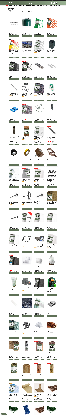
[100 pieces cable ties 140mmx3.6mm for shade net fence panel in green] (14, 410)
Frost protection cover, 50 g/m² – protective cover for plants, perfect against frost (52, 267)
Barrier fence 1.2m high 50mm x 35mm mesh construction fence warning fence (51, 30)
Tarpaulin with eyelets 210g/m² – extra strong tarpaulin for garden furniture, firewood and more (38, 245)
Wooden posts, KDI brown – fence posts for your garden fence (39, 374)
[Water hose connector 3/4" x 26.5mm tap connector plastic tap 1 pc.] (27, 282)
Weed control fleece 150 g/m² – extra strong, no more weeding (14, 266)
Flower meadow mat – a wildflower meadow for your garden (26, 115)
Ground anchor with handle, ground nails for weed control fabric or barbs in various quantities (27, 202)
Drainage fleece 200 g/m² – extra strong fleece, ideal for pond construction (51, 245)
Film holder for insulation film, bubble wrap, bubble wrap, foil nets (27, 266)
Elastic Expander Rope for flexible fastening (26, 245)
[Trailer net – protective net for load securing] (27, 44)
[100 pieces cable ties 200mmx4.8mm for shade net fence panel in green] (52, 410)
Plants (55, 5)
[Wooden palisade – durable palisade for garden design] (39, 346)
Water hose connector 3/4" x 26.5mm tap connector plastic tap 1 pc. (26, 288)
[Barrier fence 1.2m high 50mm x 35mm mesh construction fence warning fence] (52, 23)
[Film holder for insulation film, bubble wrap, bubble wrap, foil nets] (27, 260)
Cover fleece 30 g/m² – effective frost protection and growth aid (13, 245)
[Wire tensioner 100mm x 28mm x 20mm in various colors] (52, 153)
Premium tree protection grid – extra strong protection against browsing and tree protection (27, 73)
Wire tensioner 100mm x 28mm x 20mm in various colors (51, 159)
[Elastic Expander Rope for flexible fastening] (27, 239)
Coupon (58, 5)
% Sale (7, 5)
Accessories (50, 5)
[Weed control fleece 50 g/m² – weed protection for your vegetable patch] (39, 282)
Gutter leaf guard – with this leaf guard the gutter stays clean (51, 137)
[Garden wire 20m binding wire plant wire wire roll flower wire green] (52, 87)
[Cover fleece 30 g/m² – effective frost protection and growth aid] (14, 239)
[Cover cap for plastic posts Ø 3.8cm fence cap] (27, 23)
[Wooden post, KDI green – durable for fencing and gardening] (14, 368)
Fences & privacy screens (39, 5)
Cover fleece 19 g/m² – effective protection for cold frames (38, 223)
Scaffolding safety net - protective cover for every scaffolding (13, 331)
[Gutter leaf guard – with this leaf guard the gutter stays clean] (52, 131)
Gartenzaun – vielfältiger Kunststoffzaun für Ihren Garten (51, 288)
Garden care (10, 5)
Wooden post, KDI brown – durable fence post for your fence (51, 353)
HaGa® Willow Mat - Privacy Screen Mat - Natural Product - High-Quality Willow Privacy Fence (52, 331)
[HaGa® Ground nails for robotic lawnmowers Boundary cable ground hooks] (27, 325)
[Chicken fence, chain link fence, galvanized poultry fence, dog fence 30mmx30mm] (14, 173)
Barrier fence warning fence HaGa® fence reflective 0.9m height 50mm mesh (14, 51)
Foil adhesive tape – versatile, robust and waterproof (39, 266)
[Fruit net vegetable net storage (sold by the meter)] (14, 303)
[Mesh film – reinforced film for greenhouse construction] (39, 303)
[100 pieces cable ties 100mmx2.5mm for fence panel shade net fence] (52, 388)
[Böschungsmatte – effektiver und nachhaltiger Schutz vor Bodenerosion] (27, 131)
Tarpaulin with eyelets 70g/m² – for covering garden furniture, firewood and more (14, 116)
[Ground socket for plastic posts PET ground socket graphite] (14, 131)
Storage (33, 5)
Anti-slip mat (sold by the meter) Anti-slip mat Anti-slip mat (38, 51)
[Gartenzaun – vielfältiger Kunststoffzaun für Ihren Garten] (52, 282)
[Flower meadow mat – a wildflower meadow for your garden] (27, 109)
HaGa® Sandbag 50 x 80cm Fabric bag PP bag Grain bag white (39, 331)
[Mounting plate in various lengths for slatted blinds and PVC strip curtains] (52, 66)
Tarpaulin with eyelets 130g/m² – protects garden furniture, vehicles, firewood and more (52, 310)
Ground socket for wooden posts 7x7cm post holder (51, 115)
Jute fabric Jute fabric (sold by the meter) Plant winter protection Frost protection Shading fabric (27, 395)
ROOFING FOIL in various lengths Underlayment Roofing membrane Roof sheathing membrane (38, 137)
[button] (57, 3)
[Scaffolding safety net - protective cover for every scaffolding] (14, 325)
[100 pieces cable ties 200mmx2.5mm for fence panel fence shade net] (27, 410)
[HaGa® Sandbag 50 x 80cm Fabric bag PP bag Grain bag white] (39, 325)
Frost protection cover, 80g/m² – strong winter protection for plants (14, 288)
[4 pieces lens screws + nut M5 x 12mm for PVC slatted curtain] (14, 23)
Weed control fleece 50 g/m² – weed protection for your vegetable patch (39, 288)
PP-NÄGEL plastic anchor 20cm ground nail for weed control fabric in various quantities (14, 224)
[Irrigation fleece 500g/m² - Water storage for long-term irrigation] (39, 87)
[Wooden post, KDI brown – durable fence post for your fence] (52, 346)
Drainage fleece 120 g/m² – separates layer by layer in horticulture (39, 180)
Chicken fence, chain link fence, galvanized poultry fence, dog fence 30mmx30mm (14, 180)
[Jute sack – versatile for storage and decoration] (39, 388)
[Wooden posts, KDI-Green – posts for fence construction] (52, 368)
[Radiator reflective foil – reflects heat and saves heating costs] (27, 346)
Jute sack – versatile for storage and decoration (39, 395)
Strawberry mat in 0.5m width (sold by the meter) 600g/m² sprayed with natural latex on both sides (52, 202)
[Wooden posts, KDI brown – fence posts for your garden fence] (39, 368)
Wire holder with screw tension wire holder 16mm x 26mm (39, 159)
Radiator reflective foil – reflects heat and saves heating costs (26, 353)
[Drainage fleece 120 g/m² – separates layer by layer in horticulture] (39, 173)
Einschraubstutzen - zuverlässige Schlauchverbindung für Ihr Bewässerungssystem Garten (51, 180)
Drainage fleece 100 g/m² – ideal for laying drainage (26, 180)
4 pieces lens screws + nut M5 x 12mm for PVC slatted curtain (14, 29)
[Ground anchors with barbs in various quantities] (39, 196)
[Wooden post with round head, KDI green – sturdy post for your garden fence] (27, 368)
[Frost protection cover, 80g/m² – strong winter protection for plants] (14, 282)
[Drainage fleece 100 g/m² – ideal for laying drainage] (27, 173)
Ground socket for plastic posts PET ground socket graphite (14, 137)
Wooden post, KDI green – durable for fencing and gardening (13, 374)
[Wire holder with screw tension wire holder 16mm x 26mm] (39, 153)
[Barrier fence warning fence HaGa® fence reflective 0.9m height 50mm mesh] (14, 44)
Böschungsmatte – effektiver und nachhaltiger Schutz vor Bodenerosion (26, 137)
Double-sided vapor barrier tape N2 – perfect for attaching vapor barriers (27, 159)
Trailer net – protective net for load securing (26, 51)
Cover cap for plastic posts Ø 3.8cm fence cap (26, 29)
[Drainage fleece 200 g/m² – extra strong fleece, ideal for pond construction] (52, 239)
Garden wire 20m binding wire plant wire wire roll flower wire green (51, 94)
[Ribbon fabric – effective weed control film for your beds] (14, 66)
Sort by (9, 14)
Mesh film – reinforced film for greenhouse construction (38, 309)
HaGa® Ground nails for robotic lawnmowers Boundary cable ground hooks (26, 331)
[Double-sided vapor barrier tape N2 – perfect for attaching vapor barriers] (27, 153)
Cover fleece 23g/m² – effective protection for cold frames (51, 223)
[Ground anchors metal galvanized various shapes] (39, 109)
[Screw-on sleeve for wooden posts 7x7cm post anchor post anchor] (52, 44)
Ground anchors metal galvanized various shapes (38, 115)
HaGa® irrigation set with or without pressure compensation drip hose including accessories (27, 94)
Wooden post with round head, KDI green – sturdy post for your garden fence (26, 374)
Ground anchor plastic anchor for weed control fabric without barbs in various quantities (14, 202)
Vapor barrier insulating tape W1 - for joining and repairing (14, 159)
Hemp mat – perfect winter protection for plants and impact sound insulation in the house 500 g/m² (13, 353)
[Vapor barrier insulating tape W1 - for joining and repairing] (14, 153)
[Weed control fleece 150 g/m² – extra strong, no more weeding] (14, 260)
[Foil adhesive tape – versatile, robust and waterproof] (39, 260)
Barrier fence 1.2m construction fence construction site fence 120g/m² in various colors (38, 30)
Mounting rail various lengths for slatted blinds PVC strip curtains (13, 94)
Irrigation (46, 5)
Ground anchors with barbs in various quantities (39, 202)
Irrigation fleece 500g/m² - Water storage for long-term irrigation (38, 94)
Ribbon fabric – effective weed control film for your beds (13, 72)
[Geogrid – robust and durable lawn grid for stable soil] (27, 303)
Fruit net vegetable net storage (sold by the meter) (14, 309)
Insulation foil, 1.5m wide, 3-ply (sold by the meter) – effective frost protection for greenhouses (14, 395)
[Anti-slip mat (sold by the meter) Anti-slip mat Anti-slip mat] (39, 44)
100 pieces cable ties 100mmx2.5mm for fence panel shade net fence (52, 395)
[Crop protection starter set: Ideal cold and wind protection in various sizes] (27, 217)
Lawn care (15, 5)
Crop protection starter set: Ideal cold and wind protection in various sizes (26, 224)
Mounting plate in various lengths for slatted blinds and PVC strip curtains (52, 72)
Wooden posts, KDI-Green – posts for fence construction (51, 374)
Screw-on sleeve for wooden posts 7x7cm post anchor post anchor (51, 51)
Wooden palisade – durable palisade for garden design (39, 353)
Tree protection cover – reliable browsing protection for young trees (39, 72)
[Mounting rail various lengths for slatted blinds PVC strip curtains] (14, 87)
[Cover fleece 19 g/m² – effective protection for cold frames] (39, 217)
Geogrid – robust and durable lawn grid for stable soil (26, 309)
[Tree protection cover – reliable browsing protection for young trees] (39, 66)
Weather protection (21, 5)
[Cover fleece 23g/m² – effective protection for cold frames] (52, 217)
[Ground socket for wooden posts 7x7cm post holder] (52, 109)
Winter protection (28, 5)
